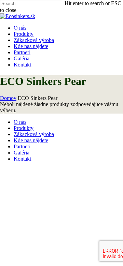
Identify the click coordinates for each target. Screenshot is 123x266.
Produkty (23, 128)
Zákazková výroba (34, 134)
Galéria (21, 153)
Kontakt (22, 159)
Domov (8, 98)
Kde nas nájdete (31, 140)
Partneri (22, 146)
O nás (20, 122)
